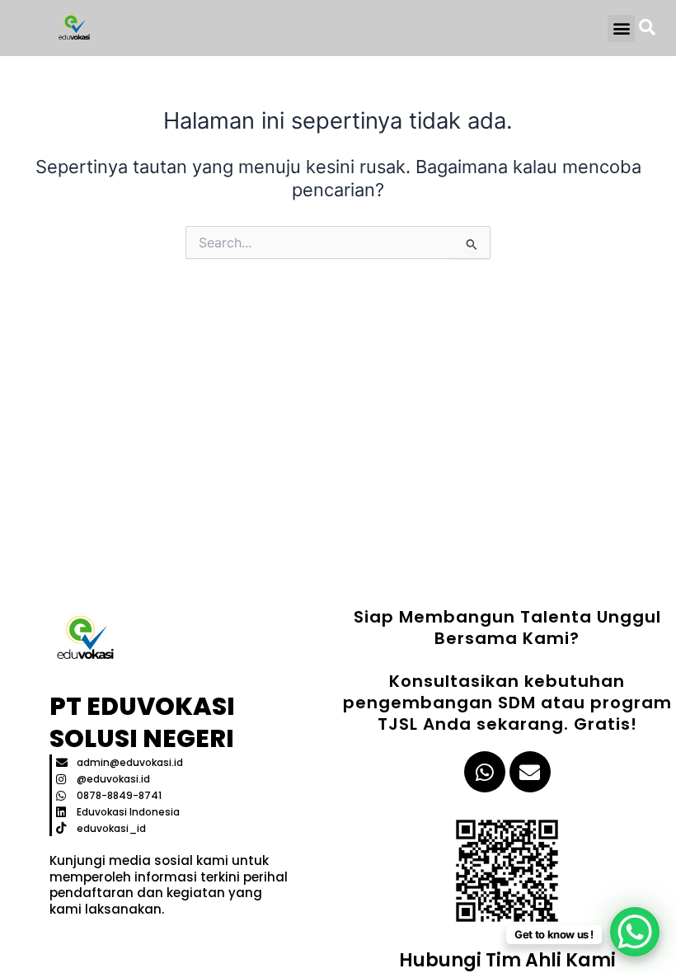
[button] (621, 28)
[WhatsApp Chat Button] (635, 932)
